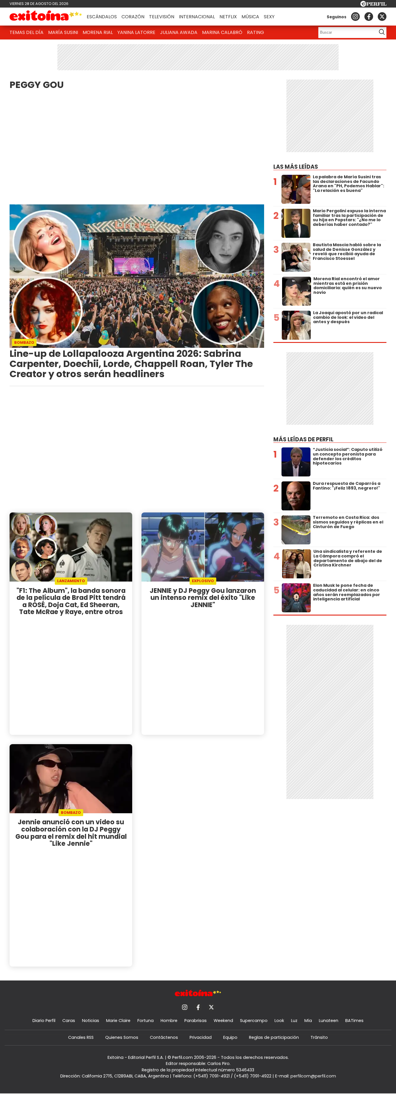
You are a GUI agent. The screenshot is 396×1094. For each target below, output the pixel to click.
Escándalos (102, 16)
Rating (255, 32)
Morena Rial (98, 32)
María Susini (63, 32)
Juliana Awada (178, 32)
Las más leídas (295, 167)
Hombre (169, 1020)
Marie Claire (118, 1020)
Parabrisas (195, 1020)
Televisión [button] (161, 16)
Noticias (90, 1020)
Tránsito (319, 1037)
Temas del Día (26, 32)
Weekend (223, 1020)
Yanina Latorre (136, 32)
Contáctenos (164, 1037)
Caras (68, 1020)
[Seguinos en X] (382, 16)
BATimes (354, 1020)
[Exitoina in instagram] (355, 16)
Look (279, 1020)
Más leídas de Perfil (303, 439)
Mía (308, 1020)
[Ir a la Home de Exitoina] (46, 16)
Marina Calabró (222, 32)
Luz (294, 1020)
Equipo (230, 1037)
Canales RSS (81, 1037)
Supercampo (254, 1020)
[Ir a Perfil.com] (373, 5)
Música (250, 16)
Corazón (132, 16)
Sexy (269, 16)
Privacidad (201, 1037)
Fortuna (145, 1020)
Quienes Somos (121, 1037)
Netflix (228, 16)
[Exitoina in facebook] (368, 16)
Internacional (197, 16)
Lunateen (328, 1020)
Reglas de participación (274, 1037)
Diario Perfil (43, 1020)
